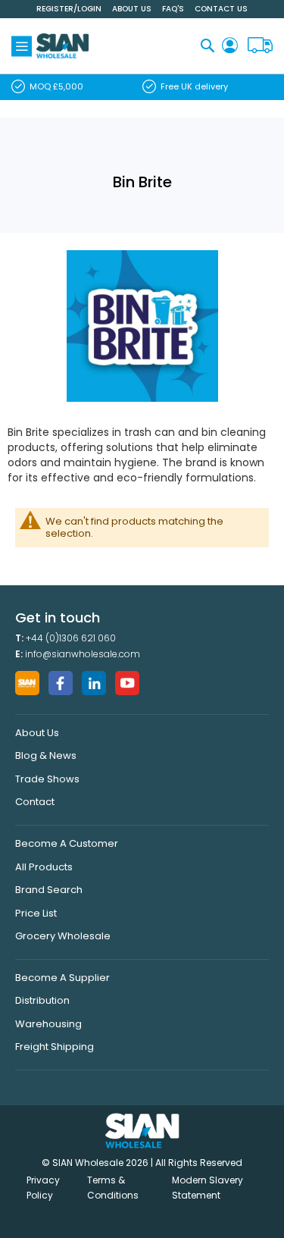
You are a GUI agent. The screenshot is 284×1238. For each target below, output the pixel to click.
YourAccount (230, 46)
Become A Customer (66, 843)
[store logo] (62, 45)
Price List (36, 913)
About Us (131, 8)
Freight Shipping (54, 1046)
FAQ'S (173, 8)
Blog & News (45, 755)
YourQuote (260, 46)
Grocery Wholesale (63, 936)
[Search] (207, 45)
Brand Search (49, 889)
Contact (35, 802)
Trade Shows (47, 779)
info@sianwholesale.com (82, 653)
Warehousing (48, 1024)
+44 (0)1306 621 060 (71, 638)
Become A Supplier (62, 977)
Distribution (42, 1000)
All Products (44, 867)
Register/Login (68, 8)
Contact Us (221, 8)
